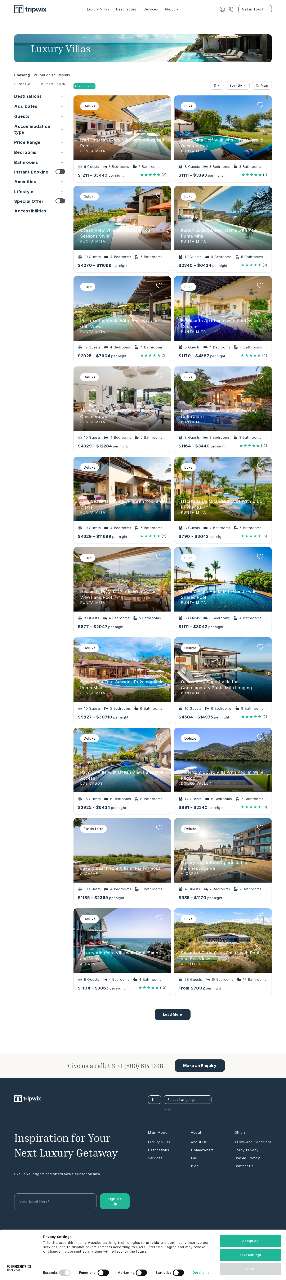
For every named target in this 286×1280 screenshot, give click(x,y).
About (170, 9)
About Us (199, 1142)
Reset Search (55, 84)
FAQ (194, 1158)
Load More (172, 1014)
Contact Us (244, 1166)
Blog (195, 1166)
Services (151, 9)
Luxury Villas (98, 9)
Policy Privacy (246, 1150)
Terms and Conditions (253, 1142)
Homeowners (202, 1150)
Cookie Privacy (247, 1158)
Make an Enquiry (199, 1065)
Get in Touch (253, 9)
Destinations (126, 9)
